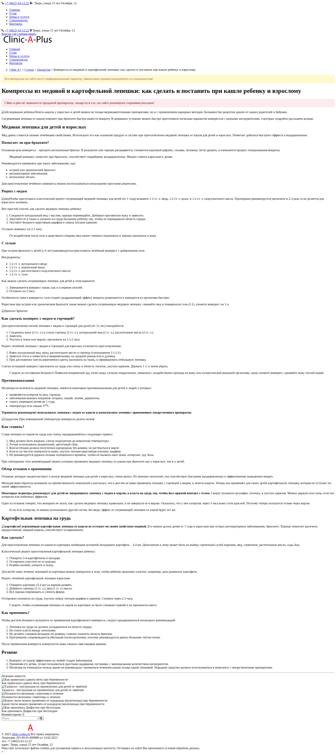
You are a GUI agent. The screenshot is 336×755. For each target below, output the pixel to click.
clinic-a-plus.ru (21, 734)
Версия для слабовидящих (19, 34)
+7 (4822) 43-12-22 (17, 3)
